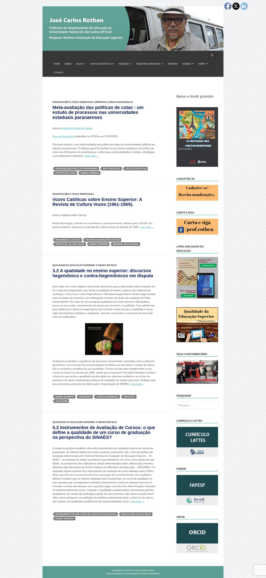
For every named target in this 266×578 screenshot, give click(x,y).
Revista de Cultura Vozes (70, 244)
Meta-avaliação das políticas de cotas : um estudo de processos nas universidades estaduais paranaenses (97, 112)
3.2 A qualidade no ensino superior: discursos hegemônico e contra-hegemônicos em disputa (102, 273)
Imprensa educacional (126, 244)
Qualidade (61, 401)
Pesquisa (124, 64)
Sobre (68, 64)
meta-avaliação (112, 169)
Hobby (201, 64)
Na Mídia (186, 64)
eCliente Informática (150, 573)
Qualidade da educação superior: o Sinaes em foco (84, 265)
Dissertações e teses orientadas (73, 102)
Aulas (79, 64)
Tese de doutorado (63, 136)
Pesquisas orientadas (148, 64)
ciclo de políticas (136, 169)
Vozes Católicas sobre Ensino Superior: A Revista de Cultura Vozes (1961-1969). (97, 202)
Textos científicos (100, 64)
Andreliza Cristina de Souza (76, 128)
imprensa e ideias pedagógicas (114, 102)
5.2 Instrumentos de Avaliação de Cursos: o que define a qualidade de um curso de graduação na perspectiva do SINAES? (103, 432)
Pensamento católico (68, 240)
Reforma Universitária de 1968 (103, 240)
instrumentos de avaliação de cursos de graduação (86, 514)
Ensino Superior (90, 173)
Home (57, 64)
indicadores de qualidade (136, 514)
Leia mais (92, 155)
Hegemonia (85, 397)
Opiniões (173, 64)
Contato (58, 72)
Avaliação (129, 397)
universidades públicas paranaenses (77, 169)
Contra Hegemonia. (107, 397)
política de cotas (66, 173)
